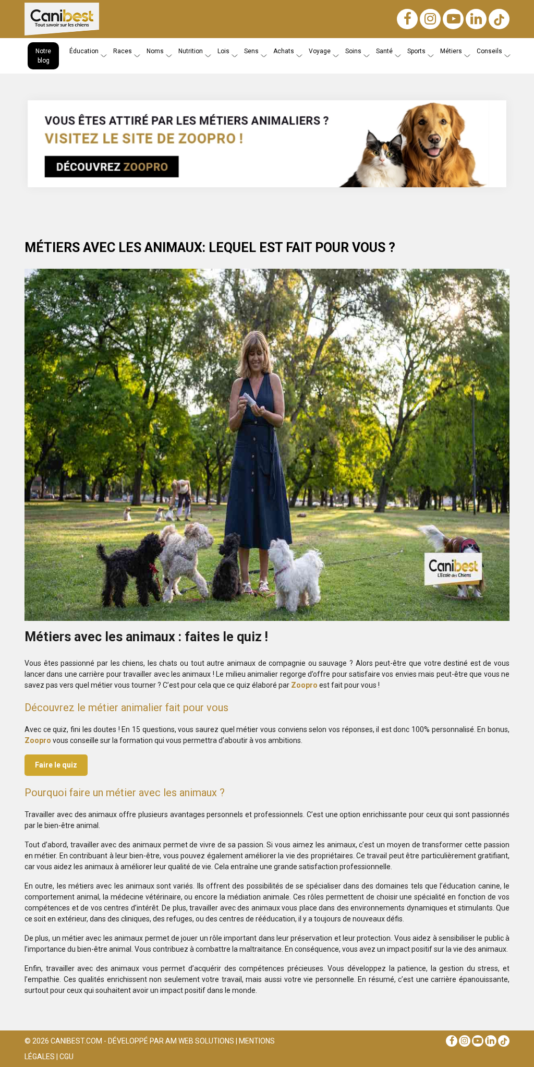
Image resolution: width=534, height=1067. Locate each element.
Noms (155, 51)
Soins (353, 51)
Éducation (84, 51)
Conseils (489, 51)
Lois (223, 51)
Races (122, 51)
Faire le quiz (56, 765)
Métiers (451, 51)
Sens (251, 51)
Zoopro (304, 685)
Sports (416, 51)
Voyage (320, 51)
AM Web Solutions (199, 1041)
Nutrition (190, 51)
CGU (66, 1056)
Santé (384, 51)
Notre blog (43, 55)
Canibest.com (76, 1041)
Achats (283, 51)
